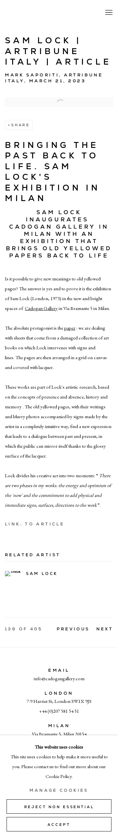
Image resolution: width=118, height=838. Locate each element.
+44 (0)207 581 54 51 (59, 711)
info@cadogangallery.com (59, 678)
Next (104, 629)
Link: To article (34, 524)
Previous (73, 629)
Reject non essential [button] (59, 807)
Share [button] (20, 125)
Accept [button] (59, 824)
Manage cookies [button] (59, 790)
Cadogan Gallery (37, 12)
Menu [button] (108, 13)
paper (69, 328)
